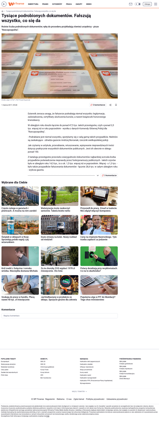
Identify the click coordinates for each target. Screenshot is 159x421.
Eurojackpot (5, 361)
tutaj (47, 416)
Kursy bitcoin (44, 372)
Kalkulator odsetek (86, 364)
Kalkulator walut (85, 375)
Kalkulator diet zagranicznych (90, 361)
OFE (41, 375)
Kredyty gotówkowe (126, 364)
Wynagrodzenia (85, 383)
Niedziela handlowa (7, 367)
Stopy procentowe (86, 370)
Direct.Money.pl (124, 378)
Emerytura (33, 4)
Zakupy (79, 4)
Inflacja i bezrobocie (86, 367)
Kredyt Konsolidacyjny (127, 374)
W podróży (57, 4)
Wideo (89, 4)
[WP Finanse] (18, 4)
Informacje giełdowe (47, 367)
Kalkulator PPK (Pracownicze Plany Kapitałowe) (96, 380)
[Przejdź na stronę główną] (4, 6)
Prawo (45, 4)
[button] (138, 4)
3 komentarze (99, 105)
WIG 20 (42, 361)
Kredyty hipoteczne (125, 369)
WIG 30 (42, 364)
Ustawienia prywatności (116, 399)
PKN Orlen (4, 375)
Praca (69, 4)
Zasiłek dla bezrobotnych (9, 372)
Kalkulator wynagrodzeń (88, 378)
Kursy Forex (44, 370)
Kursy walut (84, 372)
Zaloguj (147, 4)
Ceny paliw (4, 370)
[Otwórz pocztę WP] (131, 4)
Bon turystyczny (45, 378)
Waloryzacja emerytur (8, 364)
